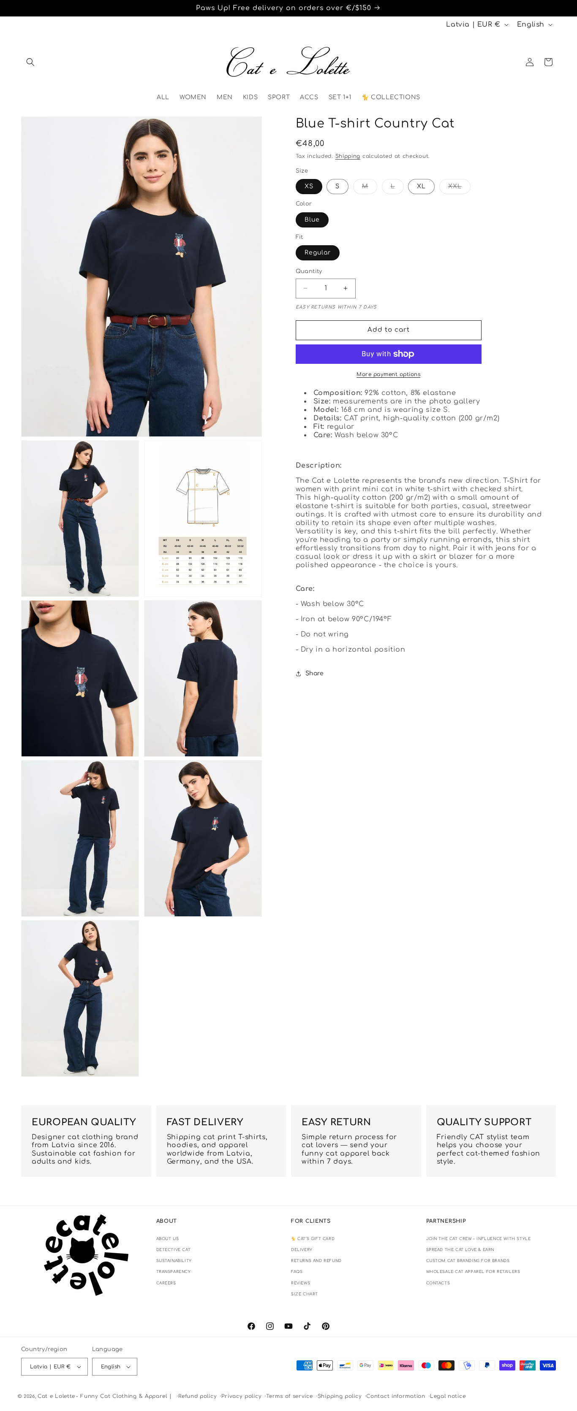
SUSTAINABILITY (174, 1261)
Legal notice (447, 1396)
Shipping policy (340, 1396)
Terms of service (289, 1396)
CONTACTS (438, 1283)
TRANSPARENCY (173, 1272)
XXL (459, 188)
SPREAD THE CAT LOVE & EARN (460, 1250)
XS (309, 186)
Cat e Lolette (56, 1396)
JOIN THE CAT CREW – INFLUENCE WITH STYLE (478, 1239)
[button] (30, 62)
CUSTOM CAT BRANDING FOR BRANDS (468, 1261)
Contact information (395, 1396)
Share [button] (314, 673)
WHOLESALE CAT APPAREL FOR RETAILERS (473, 1272)
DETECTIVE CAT (173, 1250)
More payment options (388, 374)
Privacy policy (241, 1396)
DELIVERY (302, 1250)
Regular (318, 252)
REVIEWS (300, 1283)
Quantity (309, 271)
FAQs (296, 1272)
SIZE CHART (304, 1294)
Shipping (348, 156)
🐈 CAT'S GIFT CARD (313, 1239)
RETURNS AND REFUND (316, 1261)
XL (421, 186)
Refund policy (197, 1396)
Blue (312, 220)
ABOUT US (167, 1239)
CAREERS (166, 1283)
